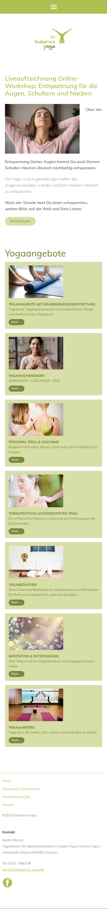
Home (6, 781)
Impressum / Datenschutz (21, 789)
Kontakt (8, 805)
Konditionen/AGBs (16, 797)
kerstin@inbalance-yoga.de (23, 870)
